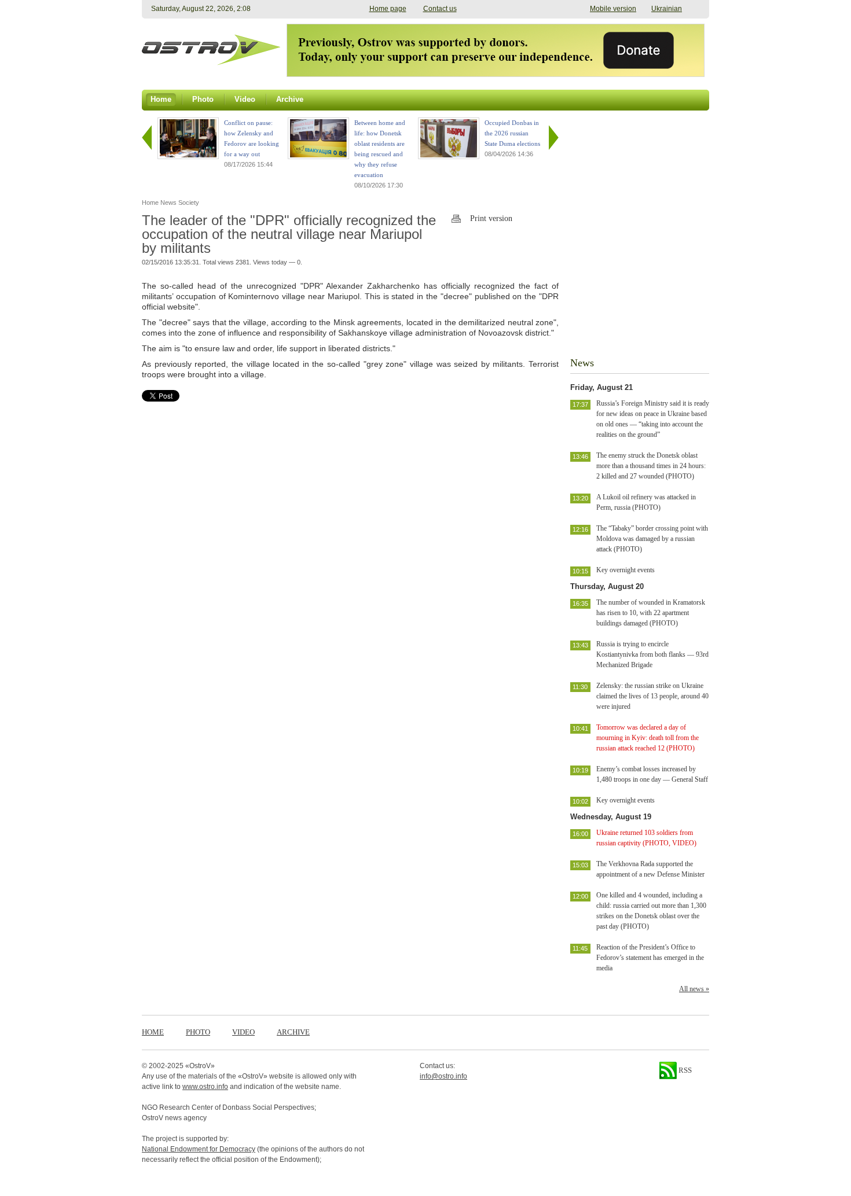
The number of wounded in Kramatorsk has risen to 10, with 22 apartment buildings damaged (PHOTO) (650, 612)
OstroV (200, 1066)
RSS (684, 1070)
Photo (198, 1032)
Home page (387, 9)
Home (153, 1032)
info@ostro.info (443, 1076)
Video (243, 1032)
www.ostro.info (205, 1087)
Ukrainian (666, 9)
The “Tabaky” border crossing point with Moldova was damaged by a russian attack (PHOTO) (652, 538)
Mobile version (613, 9)
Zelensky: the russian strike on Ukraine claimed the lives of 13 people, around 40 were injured (652, 696)
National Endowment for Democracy (198, 1149)
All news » (694, 989)
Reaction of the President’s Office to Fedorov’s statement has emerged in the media (650, 957)
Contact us (440, 9)
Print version (491, 218)
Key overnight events (625, 570)
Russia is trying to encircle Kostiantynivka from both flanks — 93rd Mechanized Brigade (652, 654)
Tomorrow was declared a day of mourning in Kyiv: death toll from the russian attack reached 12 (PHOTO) (647, 737)
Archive (293, 1032)
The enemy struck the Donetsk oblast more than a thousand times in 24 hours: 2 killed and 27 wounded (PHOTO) (651, 465)
